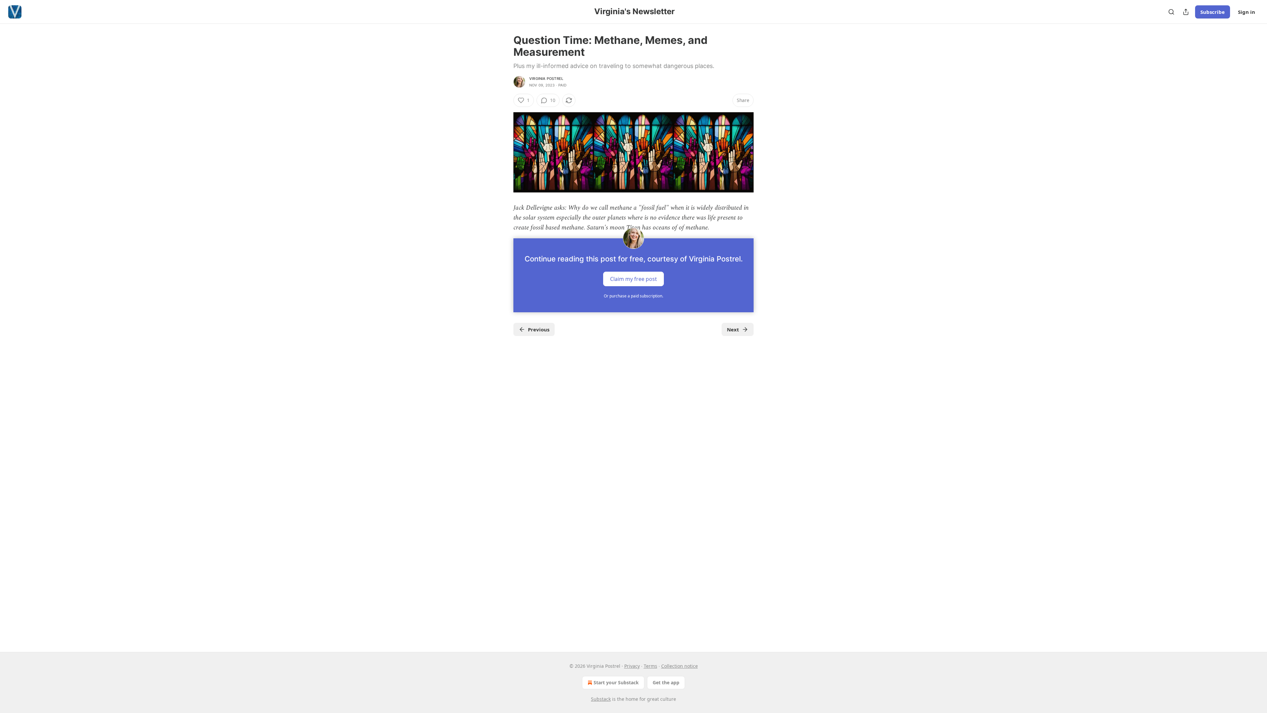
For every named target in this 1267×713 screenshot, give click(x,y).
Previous (538, 329)
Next (733, 329)
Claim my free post (633, 278)
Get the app (666, 682)
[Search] (1171, 11)
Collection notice (679, 666)
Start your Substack (616, 682)
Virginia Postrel (546, 78)
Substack (601, 699)
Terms (650, 666)
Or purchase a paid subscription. (633, 296)
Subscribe (1212, 12)
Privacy (632, 666)
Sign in (1246, 12)
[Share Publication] (1185, 11)
